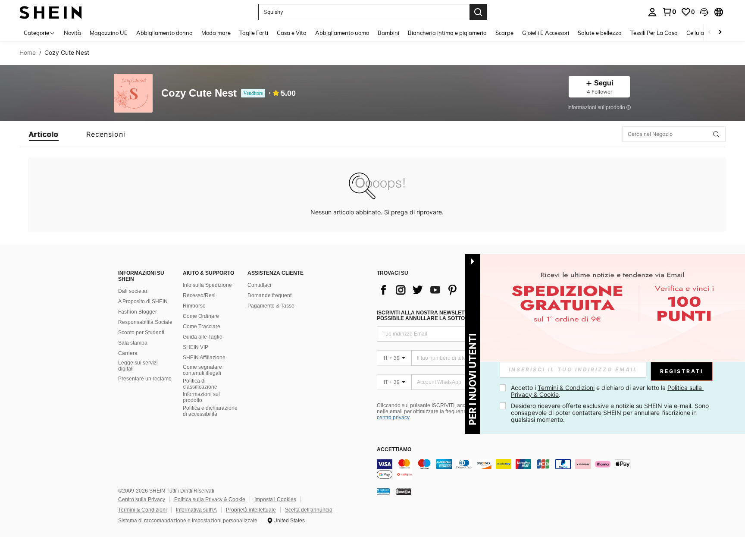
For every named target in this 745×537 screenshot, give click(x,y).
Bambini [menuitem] (388, 32)
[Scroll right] (720, 32)
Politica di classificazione (200, 384)
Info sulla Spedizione (207, 285)
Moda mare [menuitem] (216, 32)
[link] (669, 11)
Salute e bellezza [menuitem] (600, 32)
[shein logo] (50, 12)
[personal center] (652, 12)
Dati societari (133, 291)
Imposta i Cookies (275, 499)
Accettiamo (394, 449)
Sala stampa (132, 343)
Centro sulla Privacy (141, 499)
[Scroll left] (710, 32)
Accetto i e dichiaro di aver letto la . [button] (607, 391)
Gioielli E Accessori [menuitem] (545, 32)
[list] (446, 289)
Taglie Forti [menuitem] (253, 32)
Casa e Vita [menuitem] (292, 32)
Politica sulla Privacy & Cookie (209, 499)
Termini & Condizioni (142, 510)
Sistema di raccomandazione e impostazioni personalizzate (187, 521)
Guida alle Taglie (202, 337)
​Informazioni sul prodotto (201, 397)
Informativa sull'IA (196, 510)
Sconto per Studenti (141, 333)
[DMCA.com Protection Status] (403, 491)
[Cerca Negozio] (716, 134)
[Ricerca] (478, 12)
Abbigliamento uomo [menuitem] (342, 32)
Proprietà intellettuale (251, 510)
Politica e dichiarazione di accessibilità (210, 411)
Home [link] (27, 52)
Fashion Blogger (137, 312)
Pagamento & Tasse (270, 306)
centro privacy (393, 418)
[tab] (44, 134)
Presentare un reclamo (145, 379)
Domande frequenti (270, 295)
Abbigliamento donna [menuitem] (164, 32)
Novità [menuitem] (72, 32)
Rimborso (194, 306)
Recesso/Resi (199, 295)
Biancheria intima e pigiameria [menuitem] (447, 32)
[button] (704, 12)
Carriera (128, 353)
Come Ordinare (201, 316)
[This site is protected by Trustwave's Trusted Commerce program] (383, 491)
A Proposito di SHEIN (143, 301)
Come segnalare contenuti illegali (202, 370)
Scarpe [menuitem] (504, 32)
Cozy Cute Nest (199, 93)
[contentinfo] (506, 469)
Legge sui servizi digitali (138, 366)
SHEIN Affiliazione (204, 358)
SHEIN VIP (195, 347)
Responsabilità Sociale (145, 322)
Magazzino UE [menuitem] (109, 32)
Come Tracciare (201, 326)
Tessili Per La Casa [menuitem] (654, 32)
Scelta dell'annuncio (308, 510)
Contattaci (259, 285)
